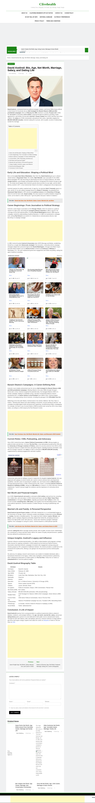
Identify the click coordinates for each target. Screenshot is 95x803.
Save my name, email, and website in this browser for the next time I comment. (30, 707)
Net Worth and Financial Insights (17, 160)
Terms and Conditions (53, 21)
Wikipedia (46, 620)
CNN (13, 622)
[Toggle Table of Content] (35, 150)
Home (8, 57)
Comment (12, 683)
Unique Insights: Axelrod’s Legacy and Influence (21, 164)
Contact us (58, 13)
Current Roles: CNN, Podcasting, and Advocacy (21, 158)
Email (29, 701)
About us (24, 13)
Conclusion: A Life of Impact (16, 168)
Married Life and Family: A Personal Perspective (21, 162)
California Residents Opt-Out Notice (41, 13)
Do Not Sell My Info (31, 17)
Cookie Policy (69, 13)
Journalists (11, 63)
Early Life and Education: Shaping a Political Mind (21, 152)
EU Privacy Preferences (62, 17)
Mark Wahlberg (12, 73)
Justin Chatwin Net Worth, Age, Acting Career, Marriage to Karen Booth (39, 49)
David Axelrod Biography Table (17, 166)
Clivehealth (47, 4)
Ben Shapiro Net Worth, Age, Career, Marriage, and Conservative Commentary (24, 785)
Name (11, 701)
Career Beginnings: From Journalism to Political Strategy (23, 154)
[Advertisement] (47, 34)
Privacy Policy (39, 21)
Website (47, 701)
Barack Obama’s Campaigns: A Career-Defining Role (22, 156)
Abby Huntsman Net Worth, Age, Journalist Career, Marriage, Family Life (52, 727)
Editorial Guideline (46, 17)
